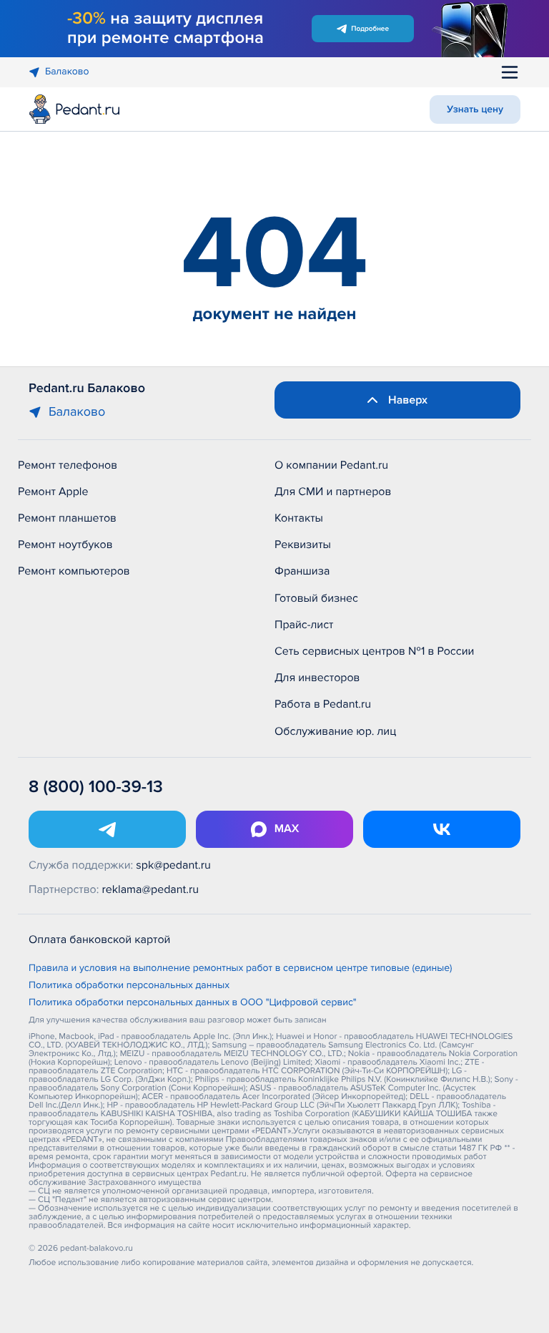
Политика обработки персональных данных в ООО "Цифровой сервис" (193, 1003)
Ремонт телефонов (67, 465)
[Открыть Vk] (441, 829)
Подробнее (370, 28)
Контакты (298, 518)
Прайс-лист (304, 624)
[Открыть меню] (509, 72)
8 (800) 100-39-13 (96, 787)
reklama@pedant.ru (150, 889)
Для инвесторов (317, 677)
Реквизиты (302, 544)
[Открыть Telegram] (107, 829)
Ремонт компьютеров (74, 571)
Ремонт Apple (53, 491)
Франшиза (302, 571)
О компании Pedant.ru (331, 465)
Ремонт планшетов (67, 518)
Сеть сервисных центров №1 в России (374, 651)
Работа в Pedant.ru (322, 704)
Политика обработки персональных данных (129, 986)
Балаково (67, 72)
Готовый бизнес (316, 598)
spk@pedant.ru (173, 865)
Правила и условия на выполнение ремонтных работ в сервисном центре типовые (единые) (240, 969)
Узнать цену (475, 110)
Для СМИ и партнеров (332, 491)
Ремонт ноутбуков (65, 544)
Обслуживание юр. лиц (335, 731)
